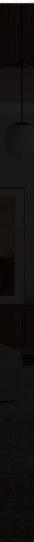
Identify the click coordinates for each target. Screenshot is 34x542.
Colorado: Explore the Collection (16, 276)
